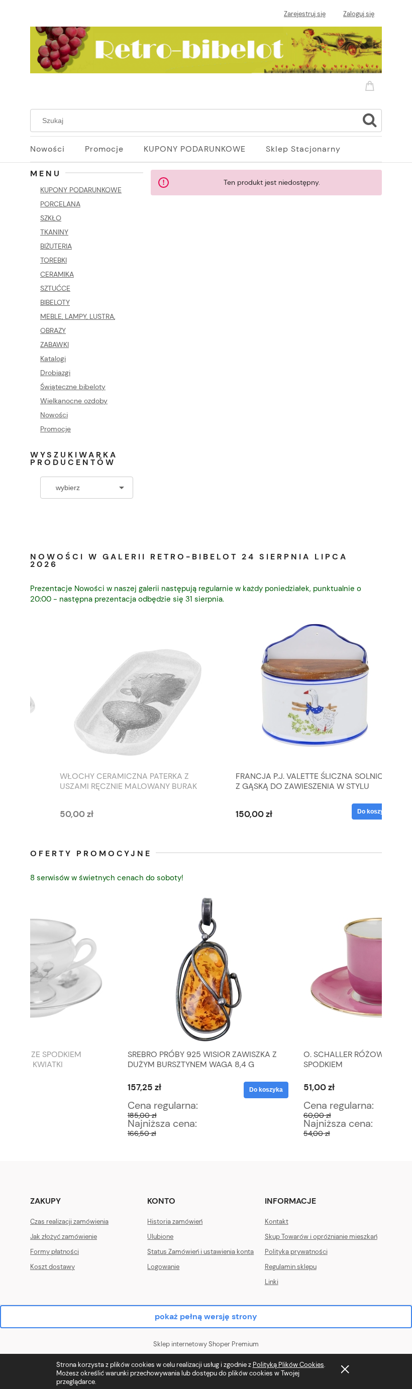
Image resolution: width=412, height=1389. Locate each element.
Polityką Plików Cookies (288, 1364)
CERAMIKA (57, 274)
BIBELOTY (55, 302)
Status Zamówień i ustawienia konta (200, 1251)
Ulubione (160, 1236)
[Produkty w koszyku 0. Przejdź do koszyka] (371, 83)
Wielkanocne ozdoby (74, 400)
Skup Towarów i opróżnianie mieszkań (321, 1236)
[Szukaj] (369, 120)
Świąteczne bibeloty (73, 386)
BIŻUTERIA (56, 246)
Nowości (54, 414)
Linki (271, 1282)
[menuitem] (57, 149)
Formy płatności (54, 1251)
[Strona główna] (206, 48)
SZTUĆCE (55, 288)
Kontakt (276, 1221)
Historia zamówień (174, 1221)
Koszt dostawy (52, 1266)
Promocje (55, 428)
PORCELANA (60, 203)
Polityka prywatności (296, 1251)
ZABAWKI (54, 344)
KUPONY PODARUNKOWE (81, 189)
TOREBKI (53, 260)
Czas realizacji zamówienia (69, 1221)
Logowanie (163, 1266)
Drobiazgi (55, 372)
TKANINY (54, 232)
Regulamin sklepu (291, 1266)
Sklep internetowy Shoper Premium (206, 1344)
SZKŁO (50, 217)
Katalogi (53, 358)
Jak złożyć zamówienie (63, 1236)
